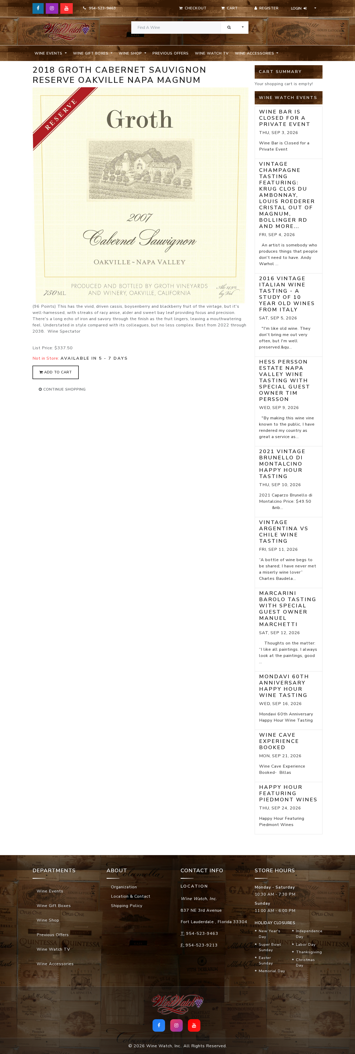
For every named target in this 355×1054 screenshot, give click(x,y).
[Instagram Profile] (52, 8)
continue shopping (64, 389)
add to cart (57, 372)
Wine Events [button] (49, 53)
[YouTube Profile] (66, 8)
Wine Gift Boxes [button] (91, 53)
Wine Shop (48, 920)
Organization (124, 887)
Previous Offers (171, 53)
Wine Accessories (55, 964)
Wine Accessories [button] (255, 53)
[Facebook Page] (38, 8)
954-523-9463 (101, 8)
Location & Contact (130, 896)
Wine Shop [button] (131, 53)
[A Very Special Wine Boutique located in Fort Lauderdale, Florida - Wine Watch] (66, 31)
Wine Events (50, 891)
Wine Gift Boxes (54, 906)
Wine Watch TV (212, 53)
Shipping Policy (126, 906)
